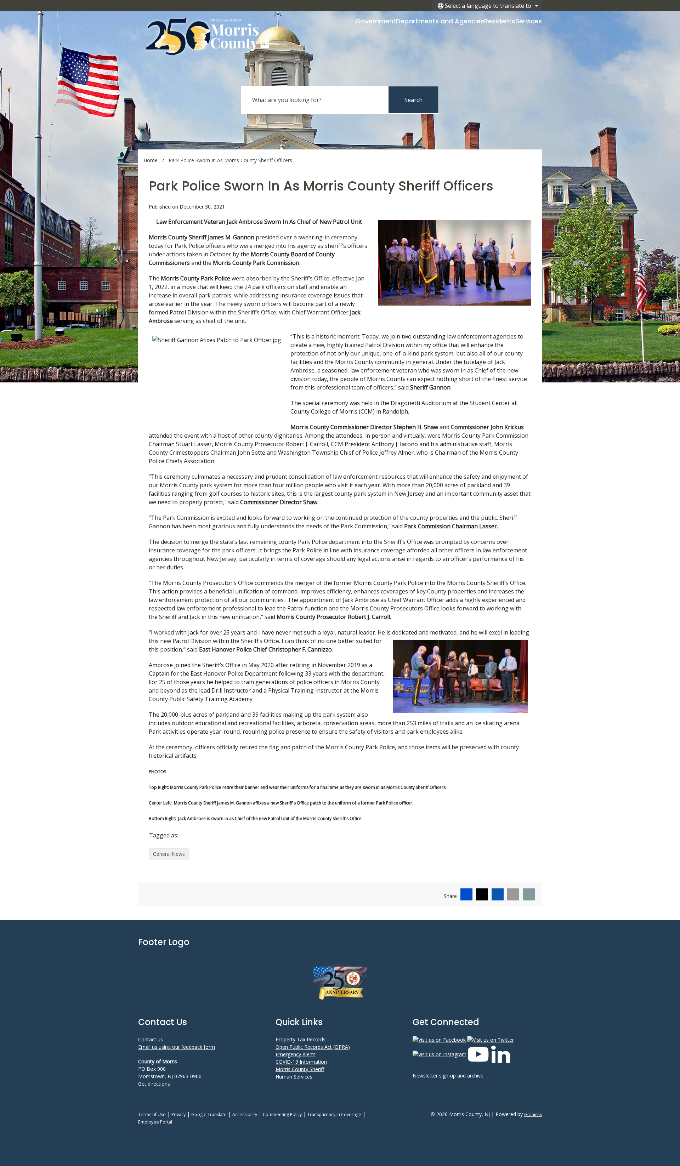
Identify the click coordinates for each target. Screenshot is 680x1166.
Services (528, 21)
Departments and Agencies (440, 21)
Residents (499, 21)
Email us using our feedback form (176, 1046)
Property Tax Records (300, 1039)
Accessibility (244, 1114)
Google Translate (209, 1114)
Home (150, 160)
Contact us (150, 1039)
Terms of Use (152, 1114)
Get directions (154, 1083)
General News (169, 854)
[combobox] (487, 5)
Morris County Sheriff (300, 1069)
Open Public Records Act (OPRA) (313, 1046)
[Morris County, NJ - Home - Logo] (208, 36)
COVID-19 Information (301, 1061)
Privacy (178, 1114)
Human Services (294, 1076)
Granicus (533, 1114)
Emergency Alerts (296, 1054)
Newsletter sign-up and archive (448, 1075)
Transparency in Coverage (334, 1114)
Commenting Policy (282, 1114)
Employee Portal (155, 1122)
